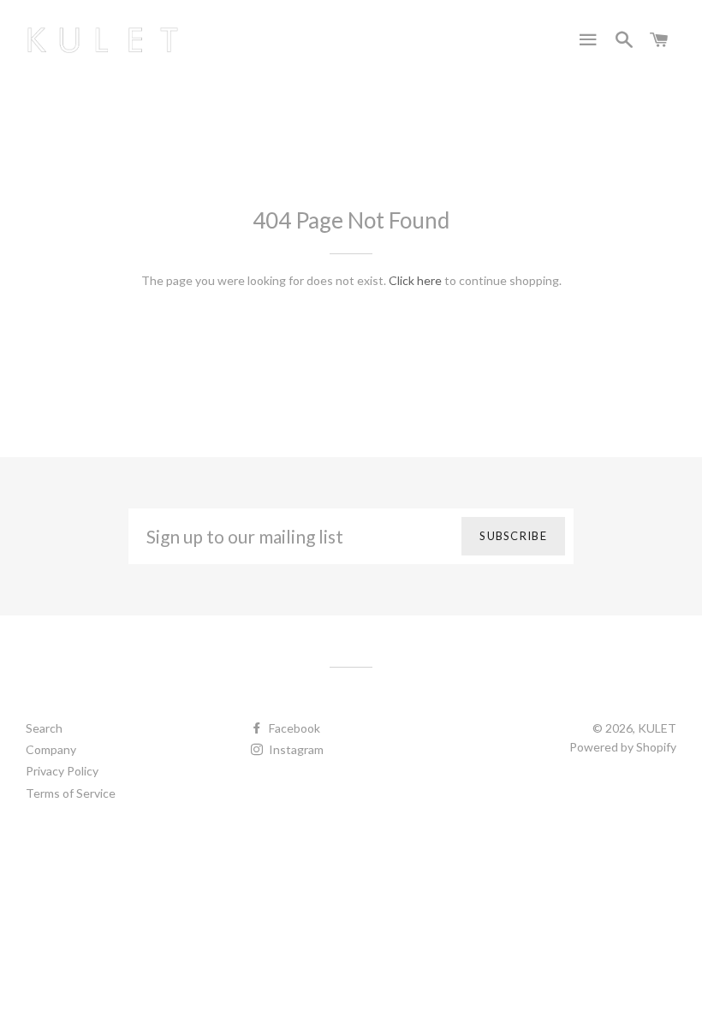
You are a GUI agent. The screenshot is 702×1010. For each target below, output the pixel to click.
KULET (657, 728)
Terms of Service (71, 793)
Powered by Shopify (622, 747)
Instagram (295, 749)
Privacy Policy (62, 770)
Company (51, 749)
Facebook (293, 728)
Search (44, 728)
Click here (415, 280)
